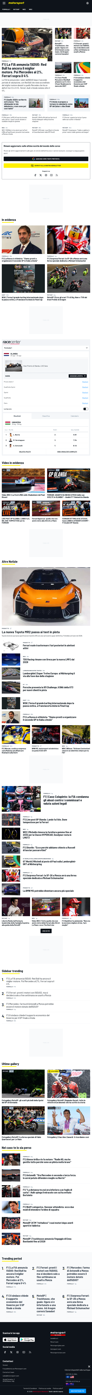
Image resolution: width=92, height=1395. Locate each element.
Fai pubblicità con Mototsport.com (14, 1369)
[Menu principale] (4, 3)
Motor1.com (54, 1342)
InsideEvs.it (54, 1338)
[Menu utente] (87, 3)
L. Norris (16, 435)
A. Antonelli (17, 446)
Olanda (14, 354)
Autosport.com (55, 1349)
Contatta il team (8, 1372)
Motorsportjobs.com (57, 1345)
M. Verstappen (19, 440)
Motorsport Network (40, 1391)
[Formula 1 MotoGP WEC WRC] (46, 348)
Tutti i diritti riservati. (57, 1391)
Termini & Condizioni (30, 1388)
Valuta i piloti (25, 452)
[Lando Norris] (10, 434)
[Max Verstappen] (10, 440)
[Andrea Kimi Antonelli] (10, 445)
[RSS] (57, 175)
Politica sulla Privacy (60, 1388)
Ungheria (16, 422)
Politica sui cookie (45, 1388)
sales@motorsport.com (11, 1376)
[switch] (85, 409)
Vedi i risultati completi (67, 452)
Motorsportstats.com (57, 1353)
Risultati (85, 382)
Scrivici (5, 1365)
